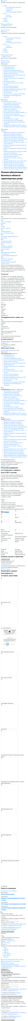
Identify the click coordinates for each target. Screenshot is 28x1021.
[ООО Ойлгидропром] (9, 821)
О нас (5, 13)
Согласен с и (13, 924)
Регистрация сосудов (7, 894)
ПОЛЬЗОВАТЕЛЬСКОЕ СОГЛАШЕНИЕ (10, 966)
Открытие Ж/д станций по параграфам (14, 71)
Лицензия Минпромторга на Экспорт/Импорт (15, 167)
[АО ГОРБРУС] (9, 873)
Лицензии (8, 10)
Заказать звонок (5, 30)
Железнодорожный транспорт (14, 12)
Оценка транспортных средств (12, 111)
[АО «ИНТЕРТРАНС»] (9, 615)
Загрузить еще (5, 559)
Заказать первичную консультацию (10, 350)
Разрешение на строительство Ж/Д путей (14, 75)
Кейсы (5, 18)
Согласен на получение (11, 928)
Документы (9, 16)
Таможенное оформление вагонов (12, 70)
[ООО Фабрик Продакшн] (9, 690)
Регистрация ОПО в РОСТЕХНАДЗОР (13, 120)
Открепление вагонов (9, 68)
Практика (6, 952)
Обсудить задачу (5, 466)
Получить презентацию (7, 931)
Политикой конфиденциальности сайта (11, 925)
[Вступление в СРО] (9, 589)
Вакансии (6, 949)
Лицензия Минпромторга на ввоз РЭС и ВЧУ (15, 161)
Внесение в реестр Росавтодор (12, 106)
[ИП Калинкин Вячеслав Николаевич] (9, 847)
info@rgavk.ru (4, 343)
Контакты (6, 21)
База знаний (7, 955)
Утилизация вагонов (9, 67)
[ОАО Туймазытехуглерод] (9, 640)
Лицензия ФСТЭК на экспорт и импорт (14, 162)
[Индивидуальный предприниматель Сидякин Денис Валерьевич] (9, 769)
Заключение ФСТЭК (9, 76)
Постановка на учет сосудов (11, 118)
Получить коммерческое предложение (11, 996)
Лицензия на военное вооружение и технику (15, 168)
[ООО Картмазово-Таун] (9, 796)
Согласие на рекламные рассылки (10, 964)
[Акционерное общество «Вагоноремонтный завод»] (9, 742)
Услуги (5, 5)
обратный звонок (5, 942)
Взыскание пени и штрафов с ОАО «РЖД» (14, 94)
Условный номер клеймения (11, 87)
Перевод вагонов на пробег (11, 90)
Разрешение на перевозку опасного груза (14, 125)
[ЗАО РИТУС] (9, 716)
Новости (8, 15)
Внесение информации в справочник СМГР (15, 89)
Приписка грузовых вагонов (11, 86)
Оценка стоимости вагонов (11, 73)
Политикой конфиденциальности (9, 990)
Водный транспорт (9, 963)
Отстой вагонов (8, 92)
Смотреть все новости (7, 891)
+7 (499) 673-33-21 (6, 25)
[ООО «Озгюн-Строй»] (9, 664)
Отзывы (6, 20)
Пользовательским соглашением (16, 924)
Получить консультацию (7, 1020)
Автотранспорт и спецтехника (9, 101)
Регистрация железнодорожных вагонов (13, 904)
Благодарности (8, 953)
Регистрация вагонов (9, 81)
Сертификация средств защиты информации (15, 126)
